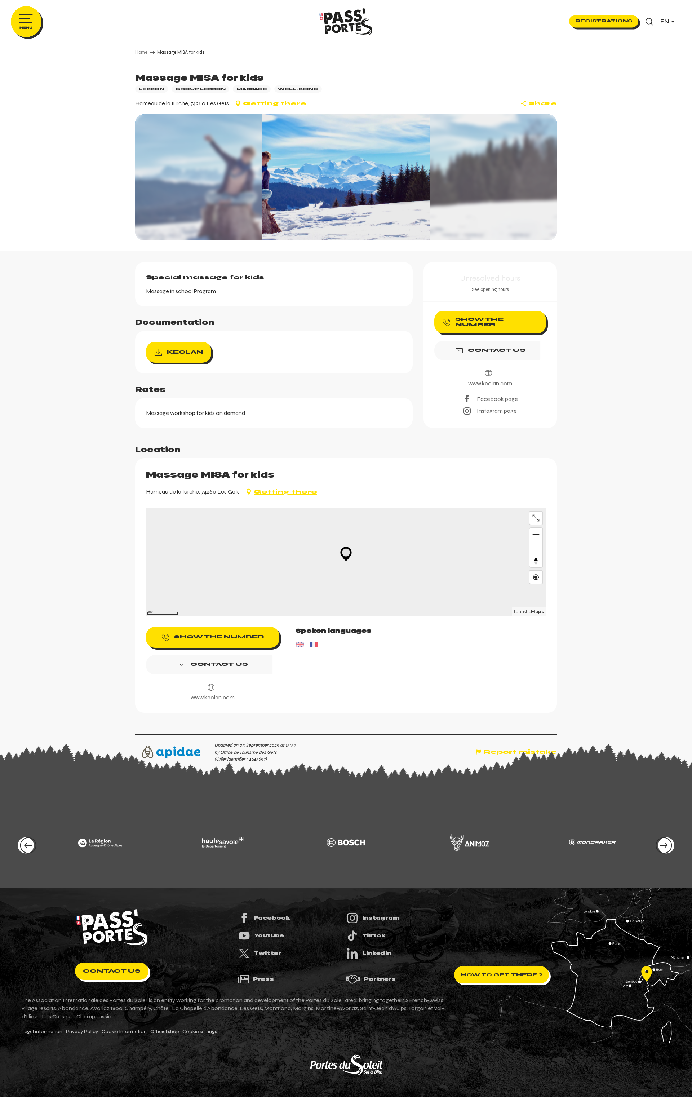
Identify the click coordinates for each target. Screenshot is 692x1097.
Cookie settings (199, 1031)
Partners (380, 979)
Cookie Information (124, 1031)
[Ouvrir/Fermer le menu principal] (26, 21)
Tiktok (374, 935)
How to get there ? (501, 974)
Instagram (380, 918)
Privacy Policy (82, 1031)
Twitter (267, 953)
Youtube (269, 935)
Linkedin (376, 953)
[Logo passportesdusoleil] (112, 927)
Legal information (42, 1031)
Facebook (272, 918)
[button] (649, 21)
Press (263, 979)
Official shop (164, 1031)
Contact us (112, 971)
